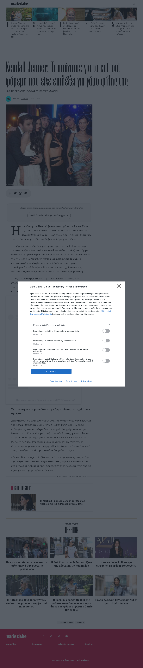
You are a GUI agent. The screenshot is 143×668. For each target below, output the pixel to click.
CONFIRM (51, 371)
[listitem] (71, 324)
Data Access (71, 381)
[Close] (119, 287)
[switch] (106, 331)
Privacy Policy (87, 381)
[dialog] (71, 334)
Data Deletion (56, 381)
